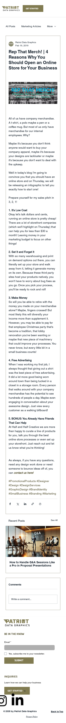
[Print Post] (40, 503)
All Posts (10, 26)
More (50, 26)
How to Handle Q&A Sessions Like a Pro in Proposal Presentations (32, 564)
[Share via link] (32, 503)
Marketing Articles (31, 26)
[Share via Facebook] (10, 503)
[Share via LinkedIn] (25, 503)
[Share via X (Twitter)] (17, 503)
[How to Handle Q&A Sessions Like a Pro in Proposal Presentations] (33, 541)
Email (7, 642)
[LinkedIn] (17, 700)
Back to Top (57, 711)
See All (54, 520)
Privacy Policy (32, 717)
